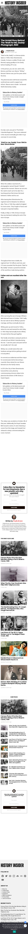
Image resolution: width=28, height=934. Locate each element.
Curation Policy (6, 892)
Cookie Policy (5, 890)
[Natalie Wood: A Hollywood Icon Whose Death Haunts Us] (14, 648)
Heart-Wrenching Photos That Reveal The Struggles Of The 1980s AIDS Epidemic (17, 761)
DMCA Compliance (7, 895)
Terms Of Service (6, 898)
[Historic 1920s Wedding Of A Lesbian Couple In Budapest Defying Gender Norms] (14, 672)
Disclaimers (5, 893)
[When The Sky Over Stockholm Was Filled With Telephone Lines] (14, 573)
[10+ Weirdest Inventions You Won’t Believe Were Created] (4, 768)
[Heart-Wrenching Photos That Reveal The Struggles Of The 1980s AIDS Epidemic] (4, 762)
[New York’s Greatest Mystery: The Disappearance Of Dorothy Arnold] (4, 782)
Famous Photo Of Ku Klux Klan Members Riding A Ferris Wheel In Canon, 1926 (12, 559)
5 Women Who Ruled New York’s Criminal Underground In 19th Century (18, 775)
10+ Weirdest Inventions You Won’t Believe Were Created (17, 767)
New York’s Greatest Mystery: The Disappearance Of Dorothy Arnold (18, 782)
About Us (4, 889)
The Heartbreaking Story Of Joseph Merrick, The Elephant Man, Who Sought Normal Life (13, 608)
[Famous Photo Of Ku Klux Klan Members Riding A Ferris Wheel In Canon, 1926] (14, 548)
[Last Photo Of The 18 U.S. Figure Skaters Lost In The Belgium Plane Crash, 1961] (14, 623)
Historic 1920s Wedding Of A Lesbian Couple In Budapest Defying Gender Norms (14, 683)
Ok (14, 931)
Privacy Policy (5, 896)
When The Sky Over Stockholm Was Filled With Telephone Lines (13, 584)
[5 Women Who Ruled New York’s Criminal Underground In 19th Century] (4, 775)
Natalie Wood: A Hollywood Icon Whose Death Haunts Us (12, 659)
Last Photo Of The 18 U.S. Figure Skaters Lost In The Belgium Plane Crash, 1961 (12, 634)
